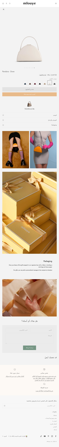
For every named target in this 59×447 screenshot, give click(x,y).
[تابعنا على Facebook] (56, 436)
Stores (55, 415)
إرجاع (55, 429)
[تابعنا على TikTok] (41, 436)
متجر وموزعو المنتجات (51, 418)
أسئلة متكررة (53, 424)
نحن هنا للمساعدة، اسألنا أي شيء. (44, 391)
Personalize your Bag (29, 108)
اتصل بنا (55, 421)
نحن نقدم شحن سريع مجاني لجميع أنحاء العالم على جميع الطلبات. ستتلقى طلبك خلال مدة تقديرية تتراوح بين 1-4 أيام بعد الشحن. (44, 378)
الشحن (55, 427)
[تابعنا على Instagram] (52, 436)
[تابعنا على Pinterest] (48, 436)
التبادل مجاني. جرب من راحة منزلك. (15, 376)
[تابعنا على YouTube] (45, 436)
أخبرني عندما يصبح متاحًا (29, 94)
